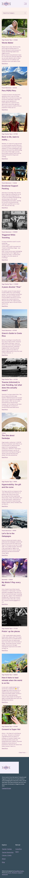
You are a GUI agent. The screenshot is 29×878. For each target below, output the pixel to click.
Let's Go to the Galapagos (8, 534)
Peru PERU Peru (9, 90)
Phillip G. (14, 872)
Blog (3, 862)
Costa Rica (18, 849)
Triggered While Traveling (8, 236)
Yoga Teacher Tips (7, 40)
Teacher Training (7, 849)
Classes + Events (7, 855)
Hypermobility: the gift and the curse (11, 485)
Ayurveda (4, 579)
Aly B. (9, 872)
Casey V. (20, 872)
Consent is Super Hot (11, 729)
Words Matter (7, 42)
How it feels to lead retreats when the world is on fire (12, 680)
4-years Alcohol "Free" (11, 287)
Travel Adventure (6, 88)
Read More (5, 63)
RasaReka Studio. (19, 871)
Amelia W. (5, 874)
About (4, 858)
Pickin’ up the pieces (11, 631)
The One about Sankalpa (8, 436)
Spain (17, 851)
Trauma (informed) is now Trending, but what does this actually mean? (12, 386)
